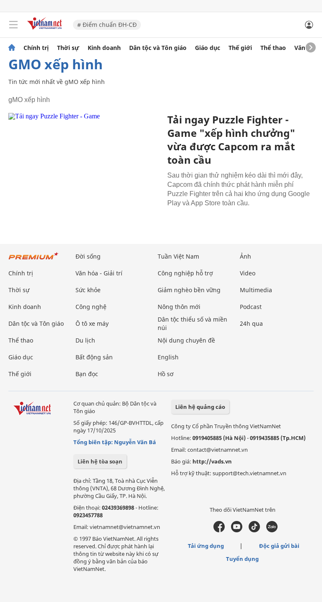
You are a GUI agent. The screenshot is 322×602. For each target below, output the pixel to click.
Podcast (251, 307)
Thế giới (240, 48)
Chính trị (36, 48)
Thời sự (68, 48)
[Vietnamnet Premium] (33, 260)
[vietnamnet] (46, 30)
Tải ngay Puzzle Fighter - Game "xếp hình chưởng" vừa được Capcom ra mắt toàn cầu (231, 140)
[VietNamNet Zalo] (272, 530)
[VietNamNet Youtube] (236, 530)
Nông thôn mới (179, 307)
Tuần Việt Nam (178, 256)
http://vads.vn (212, 461)
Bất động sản (94, 357)
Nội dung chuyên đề (186, 340)
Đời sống (88, 256)
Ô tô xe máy (92, 323)
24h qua (251, 323)
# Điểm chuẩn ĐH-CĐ (107, 25)
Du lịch (85, 340)
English (168, 357)
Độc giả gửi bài (279, 546)
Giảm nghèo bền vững (189, 290)
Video (247, 273)
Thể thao (273, 48)
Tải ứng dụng (206, 546)
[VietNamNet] (11, 48)
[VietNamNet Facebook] (219, 530)
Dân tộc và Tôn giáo (158, 48)
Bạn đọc (86, 374)
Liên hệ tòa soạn (100, 461)
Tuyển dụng (242, 559)
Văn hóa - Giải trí (98, 273)
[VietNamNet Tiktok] (254, 530)
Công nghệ (90, 307)
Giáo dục (207, 48)
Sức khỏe (88, 290)
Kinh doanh (104, 48)
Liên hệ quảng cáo (200, 407)
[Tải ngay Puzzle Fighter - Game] (84, 164)
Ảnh (245, 256)
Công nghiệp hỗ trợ (185, 273)
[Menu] (13, 25)
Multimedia (256, 290)
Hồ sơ (166, 374)
